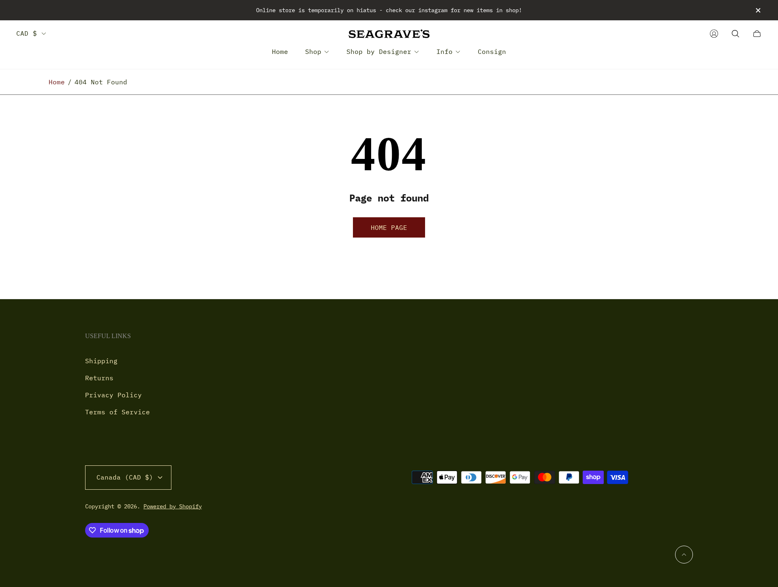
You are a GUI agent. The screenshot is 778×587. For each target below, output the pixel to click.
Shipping (101, 361)
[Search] (735, 34)
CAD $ (26, 33)
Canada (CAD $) (124, 477)
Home (57, 82)
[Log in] (714, 34)
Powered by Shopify (172, 506)
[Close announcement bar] (758, 10)
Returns (99, 378)
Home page (389, 227)
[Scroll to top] (684, 554)
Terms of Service (117, 412)
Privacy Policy (113, 395)
